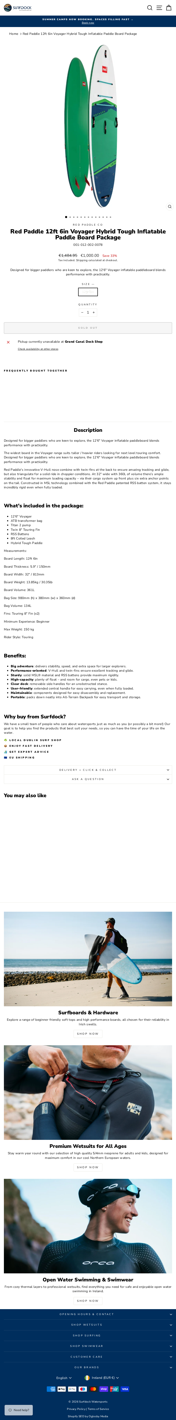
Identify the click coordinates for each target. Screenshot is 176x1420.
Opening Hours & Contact (87, 1314)
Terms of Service (98, 1409)
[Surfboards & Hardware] (88, 959)
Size (88, 284)
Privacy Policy (76, 1409)
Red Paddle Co (88, 225)
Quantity (88, 304)
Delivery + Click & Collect (88, 770)
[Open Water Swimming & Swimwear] (88, 1226)
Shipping (82, 260)
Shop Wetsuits (86, 1325)
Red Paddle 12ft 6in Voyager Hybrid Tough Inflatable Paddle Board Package (80, 34)
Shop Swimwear (86, 1346)
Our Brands (86, 1367)
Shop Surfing (87, 1335)
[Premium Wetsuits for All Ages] (88, 1092)
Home (13, 34)
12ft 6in (88, 292)
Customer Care (87, 1357)
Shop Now (88, 1034)
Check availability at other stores (38, 349)
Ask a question (88, 779)
